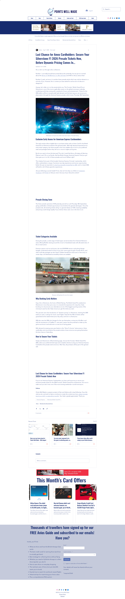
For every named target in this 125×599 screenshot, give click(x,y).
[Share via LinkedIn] (43, 408)
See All (94, 421)
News (79, 40)
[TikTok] (110, 18)
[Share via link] (47, 408)
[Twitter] (63, 590)
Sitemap (63, 596)
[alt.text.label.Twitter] (114, 18)
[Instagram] (108, 18)
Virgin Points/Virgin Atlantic (53, 40)
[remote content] (62, 186)
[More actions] (88, 50)
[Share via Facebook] (36, 408)
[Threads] (117, 18)
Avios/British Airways (39, 40)
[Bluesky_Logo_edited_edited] (119, 18)
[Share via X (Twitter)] (40, 408)
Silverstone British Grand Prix (53, 399)
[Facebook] (112, 18)
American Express (41, 399)
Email (65, 545)
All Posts (30, 40)
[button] (49, 18)
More (85, 40)
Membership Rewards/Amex (69, 40)
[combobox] (79, 554)
